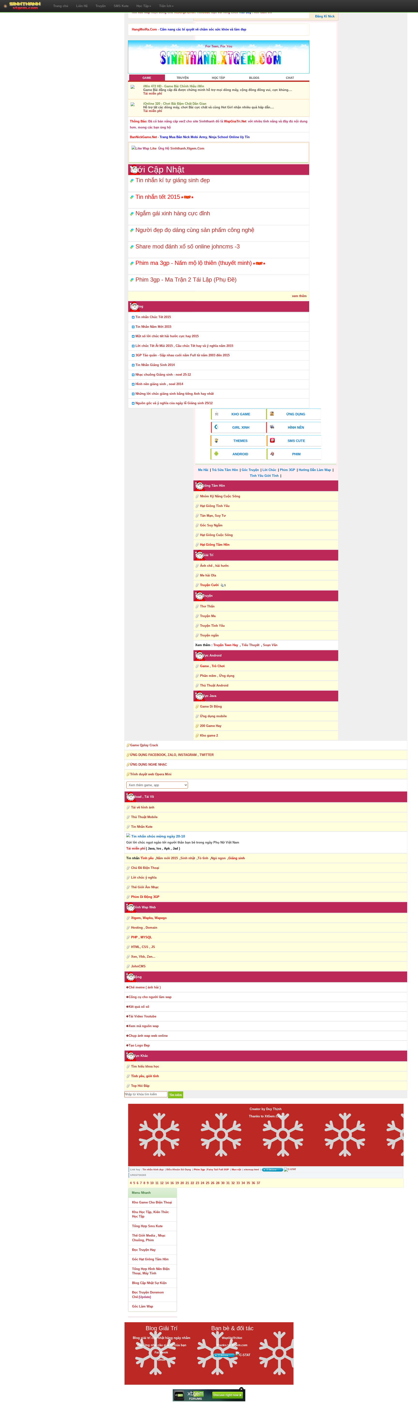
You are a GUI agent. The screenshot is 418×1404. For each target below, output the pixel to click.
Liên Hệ (82, 6)
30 (222, 1183)
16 (172, 1183)
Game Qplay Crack (144, 745)
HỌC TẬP (218, 78)
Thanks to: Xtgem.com (231, 1345)
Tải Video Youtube (142, 1016)
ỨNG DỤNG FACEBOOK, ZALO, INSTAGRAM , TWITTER (172, 755)
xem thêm (299, 296)
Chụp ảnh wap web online (148, 1036)
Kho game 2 (209, 735)
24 (202, 1183)
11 (156, 1183)
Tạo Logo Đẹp (139, 1045)
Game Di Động (211, 706)
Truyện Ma (208, 616)
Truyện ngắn (209, 635)
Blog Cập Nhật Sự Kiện (149, 1283)
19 (177, 1183)
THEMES (240, 441)
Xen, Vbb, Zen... (143, 956)
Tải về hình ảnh (142, 807)
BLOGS (254, 78)
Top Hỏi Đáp (140, 1086)
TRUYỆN (183, 78)
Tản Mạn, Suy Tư (213, 515)
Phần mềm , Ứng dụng (217, 676)
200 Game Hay (210, 726)
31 (228, 1183)
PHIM (296, 454)
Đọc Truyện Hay (144, 1250)
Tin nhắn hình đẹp (153, 1169)
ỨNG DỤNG (295, 414)
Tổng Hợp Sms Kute (147, 1226)
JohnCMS (138, 966)
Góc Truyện (250, 470)
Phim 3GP (287, 470)
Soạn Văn (270, 645)
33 (238, 1183)
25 (207, 1183)
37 (258, 1183)
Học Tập (142, 6)
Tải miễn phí (152, 93)
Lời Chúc (269, 470)
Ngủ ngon (218, 858)
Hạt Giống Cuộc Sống (216, 535)
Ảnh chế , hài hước (214, 566)
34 (243, 1183)
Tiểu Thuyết (250, 645)
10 (152, 1183)
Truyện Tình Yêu (212, 625)
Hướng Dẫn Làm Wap (315, 470)
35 (248, 1183)
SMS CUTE (296, 441)
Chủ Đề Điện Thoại (145, 868)
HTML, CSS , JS (143, 947)
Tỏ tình (203, 858)
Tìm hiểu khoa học (145, 1066)
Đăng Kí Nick (325, 16)
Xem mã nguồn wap (144, 1026)
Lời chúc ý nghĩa (144, 877)
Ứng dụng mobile (213, 716)
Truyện (101, 6)
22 (192, 1183)
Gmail (161, 1359)
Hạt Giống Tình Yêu (215, 506)
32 (233, 1183)
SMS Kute (121, 6)
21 (187, 1183)
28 (217, 1183)
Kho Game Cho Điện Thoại (152, 1202)
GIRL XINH (240, 427)
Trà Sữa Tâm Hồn (225, 470)
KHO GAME (240, 414)
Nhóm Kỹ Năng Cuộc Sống (220, 496)
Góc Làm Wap (142, 1306)
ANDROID (240, 454)
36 (253, 1183)
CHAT (290, 78)
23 (197, 1183)
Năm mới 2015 (167, 858)
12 (162, 1183)
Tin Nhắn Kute (141, 827)
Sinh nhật (187, 858)
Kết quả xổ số (139, 1006)
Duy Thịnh (274, 1109)
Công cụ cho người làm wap (150, 997)
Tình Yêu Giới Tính (264, 476)
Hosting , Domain (144, 927)
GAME (146, 78)
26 (212, 1183)
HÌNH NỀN (296, 427)
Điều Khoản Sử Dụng (178, 1169)
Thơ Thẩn (207, 606)
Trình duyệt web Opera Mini (151, 774)
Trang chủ (60, 6)
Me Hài (203, 470)
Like (153, 148)
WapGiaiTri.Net (232, 1338)
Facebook (161, 1352)
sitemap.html (251, 1169)
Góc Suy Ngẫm (211, 525)
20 (182, 1183)
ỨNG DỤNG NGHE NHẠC (148, 764)
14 (167, 1183)
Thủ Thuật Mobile (144, 817)
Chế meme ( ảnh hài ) (145, 987)
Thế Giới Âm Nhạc (145, 887)
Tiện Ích (165, 6)
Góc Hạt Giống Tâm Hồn (150, 1259)
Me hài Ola (208, 575)
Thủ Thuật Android (214, 685)
